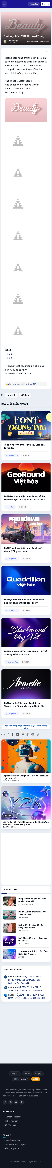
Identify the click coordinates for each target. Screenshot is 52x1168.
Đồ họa (8, 816)
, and (22, 384)
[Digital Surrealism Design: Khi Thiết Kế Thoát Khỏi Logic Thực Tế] (26, 756)
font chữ (12, 395)
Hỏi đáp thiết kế (11, 1125)
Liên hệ (27, 1073)
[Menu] (4, 4)
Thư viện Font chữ (12, 1116)
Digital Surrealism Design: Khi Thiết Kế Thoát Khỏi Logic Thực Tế (26, 777)
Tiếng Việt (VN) (22, 1079)
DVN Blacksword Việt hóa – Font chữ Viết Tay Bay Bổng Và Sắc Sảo (25, 653)
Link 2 (9, 358)
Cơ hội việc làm (11, 1121)
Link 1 (9, 354)
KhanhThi (6, 781)
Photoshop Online (12, 1140)
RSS (36, 1079)
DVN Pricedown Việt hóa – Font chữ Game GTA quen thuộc (23, 550)
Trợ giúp (38, 1073)
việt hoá (25, 395)
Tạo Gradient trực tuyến (15, 1144)
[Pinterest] (21, 1102)
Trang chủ (15, 1073)
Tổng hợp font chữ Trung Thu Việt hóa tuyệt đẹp (24, 446)
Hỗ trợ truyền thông (13, 1148)
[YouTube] (16, 1102)
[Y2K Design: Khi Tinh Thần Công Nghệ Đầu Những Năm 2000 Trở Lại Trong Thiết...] (26, 803)
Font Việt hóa (32, 42)
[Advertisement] (26, 859)
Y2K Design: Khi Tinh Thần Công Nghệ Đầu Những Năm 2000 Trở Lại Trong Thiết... (26, 823)
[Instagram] (10, 1102)
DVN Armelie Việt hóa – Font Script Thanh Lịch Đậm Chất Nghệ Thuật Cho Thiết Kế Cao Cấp (24, 705)
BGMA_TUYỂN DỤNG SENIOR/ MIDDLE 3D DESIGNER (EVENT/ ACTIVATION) (24, 979)
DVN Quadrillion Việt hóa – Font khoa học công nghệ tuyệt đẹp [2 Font (24, 601)
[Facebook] (5, 1102)
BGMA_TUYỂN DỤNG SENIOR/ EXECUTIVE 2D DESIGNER (25, 989)
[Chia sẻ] (46, 51)
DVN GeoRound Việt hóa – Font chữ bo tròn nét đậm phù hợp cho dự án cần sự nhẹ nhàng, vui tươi (25, 498)
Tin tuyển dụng (13, 969)
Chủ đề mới (10, 889)
